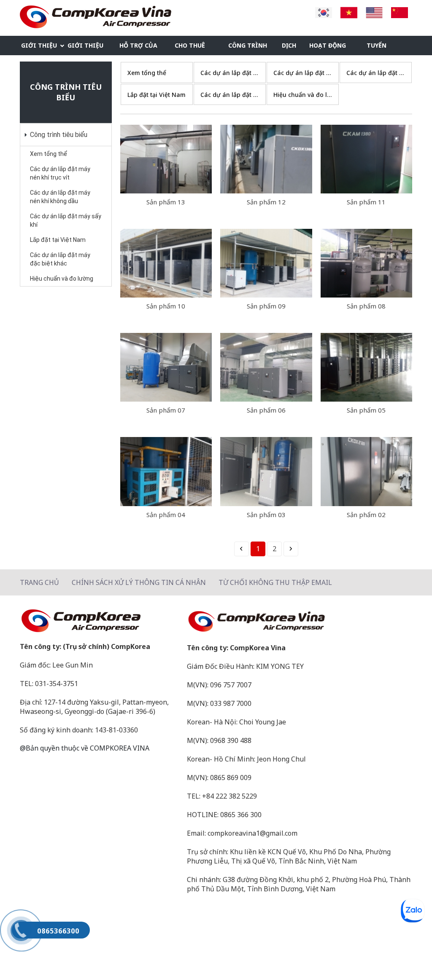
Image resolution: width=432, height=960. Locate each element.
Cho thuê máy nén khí (194, 48)
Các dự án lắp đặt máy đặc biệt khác (60, 259)
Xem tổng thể (48, 153)
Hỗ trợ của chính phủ (138, 48)
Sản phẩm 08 (366, 306)
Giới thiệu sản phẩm (85, 48)
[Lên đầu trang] (408, 937)
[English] (374, 11)
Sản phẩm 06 (266, 410)
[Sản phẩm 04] (166, 471)
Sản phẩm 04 (165, 514)
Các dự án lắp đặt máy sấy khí (65, 220)
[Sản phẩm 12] (266, 159)
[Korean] (323, 11)
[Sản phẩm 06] (266, 367)
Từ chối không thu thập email (275, 582)
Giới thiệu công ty (39, 48)
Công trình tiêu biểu (247, 48)
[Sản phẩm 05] (367, 367)
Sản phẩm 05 (366, 410)
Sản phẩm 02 (366, 514)
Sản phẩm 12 (266, 202)
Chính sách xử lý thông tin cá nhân (139, 582)
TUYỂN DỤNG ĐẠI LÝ (382, 48)
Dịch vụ (289, 48)
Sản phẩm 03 (266, 514)
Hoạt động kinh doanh (328, 48)
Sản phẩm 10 (165, 306)
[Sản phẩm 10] (166, 263)
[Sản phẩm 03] (266, 471)
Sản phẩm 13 (165, 202)
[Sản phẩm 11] (367, 159)
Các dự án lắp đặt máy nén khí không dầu (60, 196)
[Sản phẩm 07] (166, 367)
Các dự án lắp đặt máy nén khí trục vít (60, 173)
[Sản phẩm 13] (166, 159)
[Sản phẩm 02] (367, 471)
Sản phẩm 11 (366, 202)
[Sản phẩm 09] (266, 263)
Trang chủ (39, 582)
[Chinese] (399, 11)
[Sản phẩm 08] (367, 263)
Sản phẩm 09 (266, 306)
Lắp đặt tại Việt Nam (58, 239)
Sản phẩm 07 (165, 410)
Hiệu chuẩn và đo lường (61, 278)
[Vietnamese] (348, 11)
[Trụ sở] (99, 620)
